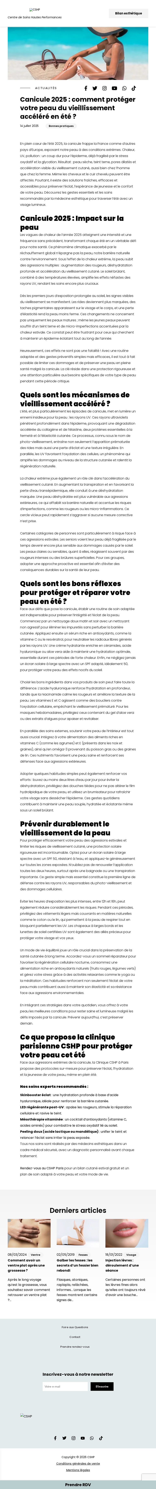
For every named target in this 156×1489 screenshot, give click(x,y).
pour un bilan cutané (72, 1168)
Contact (74, 1337)
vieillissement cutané (82, 271)
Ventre (35, 1255)
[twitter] (64, 1439)
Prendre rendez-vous (75, 1347)
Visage (131, 1255)
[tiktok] (101, 1439)
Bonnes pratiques (61, 126)
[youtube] (83, 1439)
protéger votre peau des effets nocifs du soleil (65, 670)
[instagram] (74, 1439)
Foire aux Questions (75, 1327)
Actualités (46, 88)
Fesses (83, 1255)
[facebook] (55, 1439)
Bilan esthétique (128, 13)
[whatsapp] (92, 1439)
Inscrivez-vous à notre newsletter (78, 1374)
